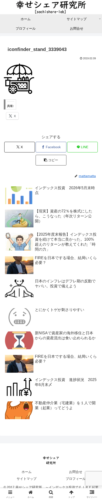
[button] (51, 160)
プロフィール (76, 479)
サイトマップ (27, 479)
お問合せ (75, 472)
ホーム (27, 472)
